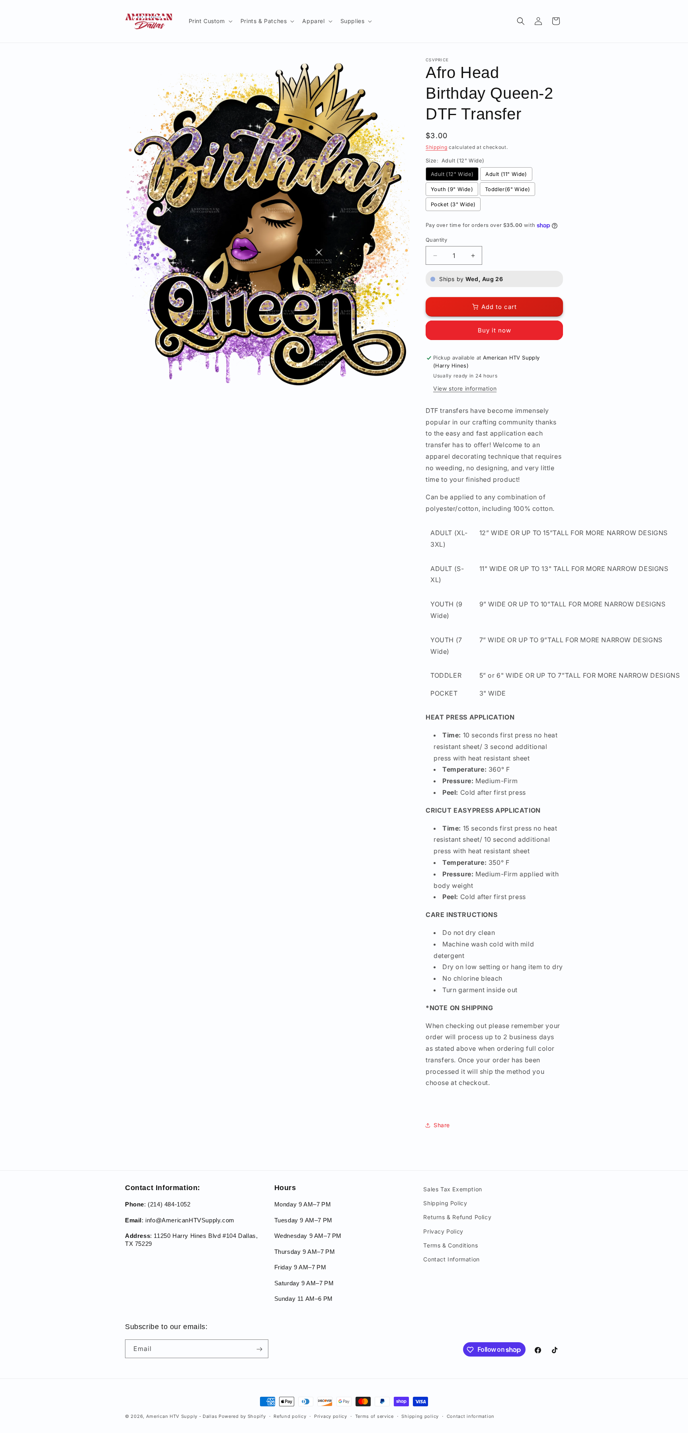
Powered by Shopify (242, 1416)
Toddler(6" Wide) (507, 189)
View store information (464, 388)
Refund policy (290, 1416)
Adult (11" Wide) (506, 174)
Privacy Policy (443, 1231)
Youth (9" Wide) (452, 189)
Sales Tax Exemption (452, 1189)
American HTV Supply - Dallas (181, 1416)
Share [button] (442, 1125)
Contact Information (451, 1259)
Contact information (470, 1416)
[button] (210, 21)
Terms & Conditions (450, 1245)
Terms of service (374, 1416)
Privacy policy (330, 1416)
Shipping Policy (445, 1203)
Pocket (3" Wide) (453, 204)
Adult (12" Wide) (452, 174)
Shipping (437, 147)
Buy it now (494, 330)
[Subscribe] (259, 1349)
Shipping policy (420, 1416)
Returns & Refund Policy (457, 1217)
